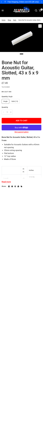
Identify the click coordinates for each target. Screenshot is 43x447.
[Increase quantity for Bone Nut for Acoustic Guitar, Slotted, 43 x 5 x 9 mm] (11, 112)
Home (3, 20)
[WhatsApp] (18, 186)
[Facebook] (9, 186)
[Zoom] (40, 26)
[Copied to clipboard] (21, 186)
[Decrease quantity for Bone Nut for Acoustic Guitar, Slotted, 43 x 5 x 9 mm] (3, 112)
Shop (9, 20)
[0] (39, 10)
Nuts (14, 20)
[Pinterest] (15, 186)
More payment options (22, 132)
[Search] (36, 10)
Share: (4, 186)
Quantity (5, 107)
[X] (12, 186)
